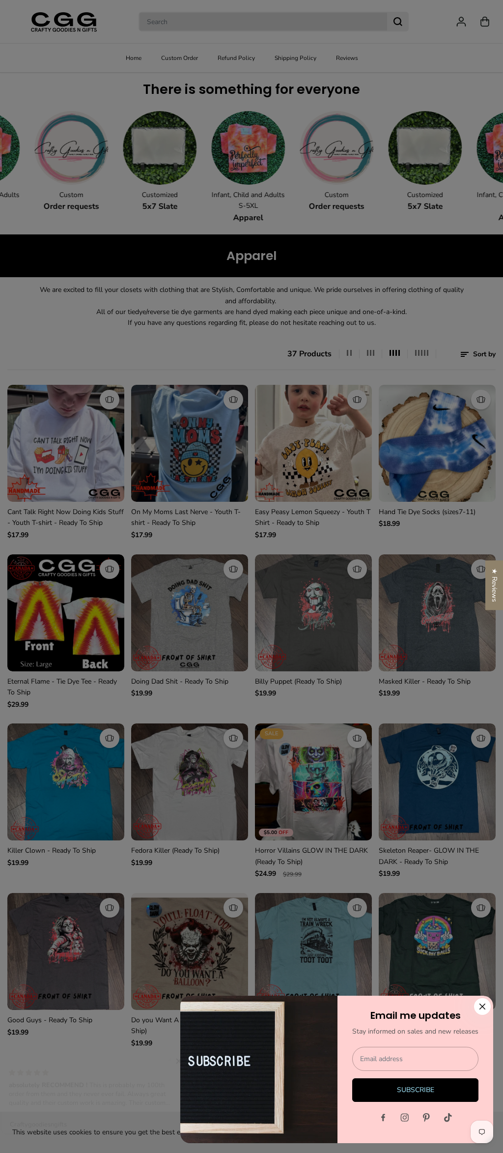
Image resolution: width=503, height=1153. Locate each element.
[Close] (482, 1006)
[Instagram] (405, 1117)
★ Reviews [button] (494, 585)
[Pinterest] (426, 1117)
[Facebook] (383, 1117)
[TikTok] (448, 1117)
